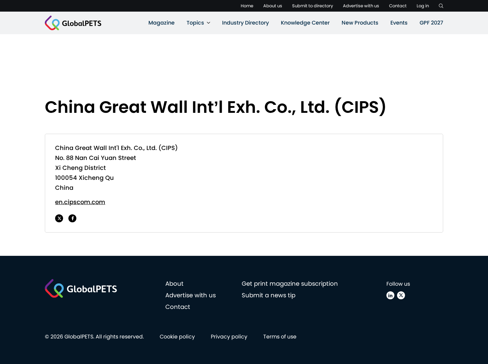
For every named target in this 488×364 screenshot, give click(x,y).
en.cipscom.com (80, 202)
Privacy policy (229, 336)
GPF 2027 (431, 23)
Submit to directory (312, 6)
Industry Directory (245, 23)
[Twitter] (59, 218)
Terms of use (279, 336)
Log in (423, 6)
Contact (398, 6)
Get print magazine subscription (290, 283)
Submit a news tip (268, 295)
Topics (195, 23)
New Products (360, 23)
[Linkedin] (390, 295)
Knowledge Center (305, 23)
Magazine (161, 23)
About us (272, 6)
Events (399, 23)
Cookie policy (177, 336)
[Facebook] (72, 218)
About (174, 283)
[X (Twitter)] (401, 295)
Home (247, 6)
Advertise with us (361, 6)
